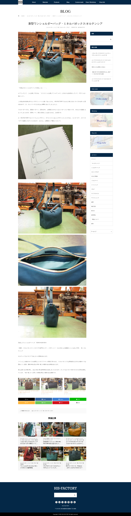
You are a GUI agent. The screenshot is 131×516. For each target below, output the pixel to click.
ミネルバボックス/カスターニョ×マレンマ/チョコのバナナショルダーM (101, 54)
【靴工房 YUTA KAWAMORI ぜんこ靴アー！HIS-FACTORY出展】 (101, 72)
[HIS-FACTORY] (20, 2)
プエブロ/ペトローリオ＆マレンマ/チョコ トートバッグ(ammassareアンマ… (51, 467)
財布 (92, 223)
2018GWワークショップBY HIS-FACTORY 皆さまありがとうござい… (52, 443)
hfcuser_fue (27, 410)
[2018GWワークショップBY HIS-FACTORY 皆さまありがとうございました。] (52, 429)
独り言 (93, 210)
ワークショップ (48, 440)
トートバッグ (31, 438)
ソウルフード (94, 180)
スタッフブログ (95, 172)
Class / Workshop (91, 2)
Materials (45, 2)
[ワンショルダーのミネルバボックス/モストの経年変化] (29, 454)
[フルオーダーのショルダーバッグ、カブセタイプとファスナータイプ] (52, 384)
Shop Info (102, 2)
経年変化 (93, 215)
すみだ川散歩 (46, 438)
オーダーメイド (24, 438)
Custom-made (79, 2)
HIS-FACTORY (65, 514)
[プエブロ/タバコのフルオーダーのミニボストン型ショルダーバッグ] (29, 384)
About (34, 2)
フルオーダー (62, 27)
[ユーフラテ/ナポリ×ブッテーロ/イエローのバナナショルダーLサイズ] (75, 429)
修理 (92, 202)
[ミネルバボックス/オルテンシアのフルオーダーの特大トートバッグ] (29, 429)
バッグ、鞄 (56, 27)
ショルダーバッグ (78, 438)
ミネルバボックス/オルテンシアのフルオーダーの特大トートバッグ (29, 443)
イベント (93, 159)
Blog (68, 2)
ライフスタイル (95, 193)
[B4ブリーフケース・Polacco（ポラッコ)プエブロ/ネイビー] (75, 454)
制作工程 (93, 206)
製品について (95, 219)
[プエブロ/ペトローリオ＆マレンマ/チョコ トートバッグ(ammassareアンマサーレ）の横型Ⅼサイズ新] (52, 454)
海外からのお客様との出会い (99, 67)
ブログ (68, 27)
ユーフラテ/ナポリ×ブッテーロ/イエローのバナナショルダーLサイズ (75, 443)
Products (56, 2)
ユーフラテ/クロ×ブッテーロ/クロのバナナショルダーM (101, 79)
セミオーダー (49, 27)
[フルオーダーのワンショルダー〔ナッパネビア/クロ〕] (75, 384)
